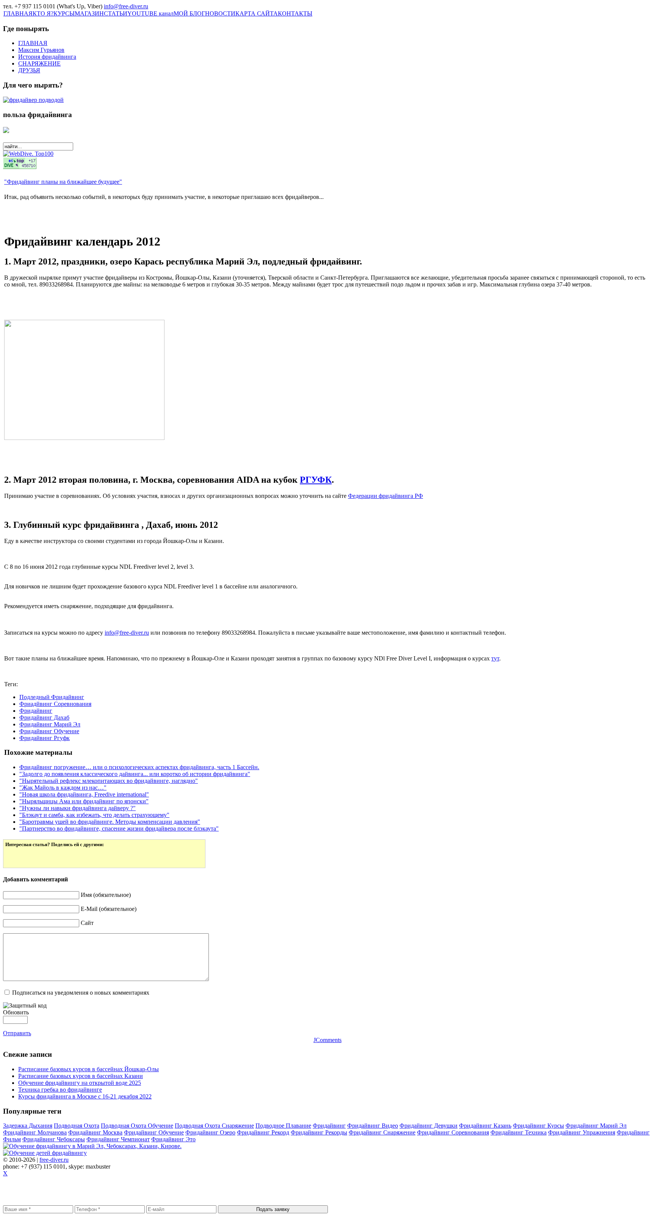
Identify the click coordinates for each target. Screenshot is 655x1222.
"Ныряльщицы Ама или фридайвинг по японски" (84, 801)
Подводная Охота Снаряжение (214, 1125)
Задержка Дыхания (27, 1125)
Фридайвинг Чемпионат (118, 1139)
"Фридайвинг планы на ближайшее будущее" (63, 181)
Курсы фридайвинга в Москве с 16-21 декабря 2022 (85, 1096)
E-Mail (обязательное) (108, 909)
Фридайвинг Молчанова (35, 1132)
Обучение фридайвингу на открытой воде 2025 (79, 1083)
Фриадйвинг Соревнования (55, 704)
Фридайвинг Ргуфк (44, 738)
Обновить (16, 1012)
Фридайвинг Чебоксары (53, 1139)
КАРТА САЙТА (256, 13)
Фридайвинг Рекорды (319, 1132)
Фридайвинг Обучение (49, 731)
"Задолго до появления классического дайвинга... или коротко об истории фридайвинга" (134, 774)
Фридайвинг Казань (485, 1125)
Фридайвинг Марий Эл (49, 724)
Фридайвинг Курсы (538, 1125)
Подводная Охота (76, 1125)
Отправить (17, 1033)
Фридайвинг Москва (95, 1132)
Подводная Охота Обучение (137, 1125)
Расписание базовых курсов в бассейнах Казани (80, 1076)
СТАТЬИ (115, 13)
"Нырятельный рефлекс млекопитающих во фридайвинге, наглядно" (108, 781)
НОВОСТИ (220, 13)
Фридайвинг (35, 710)
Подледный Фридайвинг (51, 697)
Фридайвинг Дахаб (44, 717)
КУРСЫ (64, 13)
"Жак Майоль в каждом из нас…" (63, 787)
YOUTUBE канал (150, 13)
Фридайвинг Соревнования (453, 1132)
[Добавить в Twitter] (16, 857)
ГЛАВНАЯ (18, 13)
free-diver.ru (54, 1159)
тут (495, 658)
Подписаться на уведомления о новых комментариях (80, 992)
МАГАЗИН (89, 13)
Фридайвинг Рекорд (263, 1132)
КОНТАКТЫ (295, 13)
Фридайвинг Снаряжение (382, 1132)
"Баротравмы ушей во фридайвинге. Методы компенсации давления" (109, 821)
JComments (327, 1040)
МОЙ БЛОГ (189, 13)
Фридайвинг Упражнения (581, 1132)
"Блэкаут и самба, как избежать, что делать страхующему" (94, 815)
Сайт (87, 923)
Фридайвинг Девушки (429, 1125)
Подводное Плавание (283, 1125)
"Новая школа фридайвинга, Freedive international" (84, 794)
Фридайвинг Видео (372, 1125)
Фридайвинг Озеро (210, 1132)
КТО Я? (43, 13)
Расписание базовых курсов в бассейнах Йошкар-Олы (88, 1069)
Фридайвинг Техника (518, 1132)
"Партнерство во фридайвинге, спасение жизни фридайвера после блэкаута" (119, 828)
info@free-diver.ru (126, 6)
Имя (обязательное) (106, 895)
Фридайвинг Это (173, 1139)
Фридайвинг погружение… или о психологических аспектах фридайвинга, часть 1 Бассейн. (139, 767)
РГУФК (316, 480)
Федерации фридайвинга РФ (385, 496)
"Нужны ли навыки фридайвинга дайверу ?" (77, 808)
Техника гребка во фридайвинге (60, 1089)
